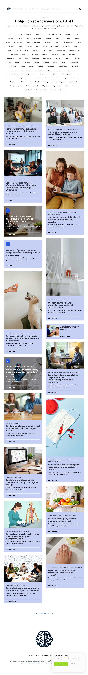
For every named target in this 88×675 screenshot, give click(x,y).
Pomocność (12, 66)
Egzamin (76, 38)
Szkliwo (29, 78)
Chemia (76, 34)
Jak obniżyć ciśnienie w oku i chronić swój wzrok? (20, 220)
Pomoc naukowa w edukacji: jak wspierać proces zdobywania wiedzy (21, 131)
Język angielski (55, 46)
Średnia (9, 78)
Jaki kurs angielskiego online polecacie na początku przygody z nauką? (22, 482)
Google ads (48, 42)
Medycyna (25, 54)
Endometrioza (18, 42)
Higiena (57, 42)
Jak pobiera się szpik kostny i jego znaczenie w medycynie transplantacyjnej (22, 536)
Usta (27, 86)
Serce (34, 74)
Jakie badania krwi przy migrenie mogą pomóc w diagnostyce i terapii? (64, 467)
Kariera (76, 46)
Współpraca (45, 86)
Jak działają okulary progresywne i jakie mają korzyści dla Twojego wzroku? (23, 428)
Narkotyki (55, 54)
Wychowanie (57, 86)
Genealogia (37, 42)
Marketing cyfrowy (74, 50)
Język (45, 46)
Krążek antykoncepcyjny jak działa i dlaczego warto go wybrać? (62, 572)
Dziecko (58, 38)
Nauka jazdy (72, 54)
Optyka (55, 62)
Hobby (79, 42)
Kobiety (9, 50)
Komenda (18, 50)
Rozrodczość (71, 70)
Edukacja (67, 38)
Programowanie (62, 66)
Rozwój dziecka (13, 74)
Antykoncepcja (39, 34)
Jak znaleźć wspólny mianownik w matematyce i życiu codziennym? (22, 589)
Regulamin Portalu (34, 655)
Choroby (19, 38)
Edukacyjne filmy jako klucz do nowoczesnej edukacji (63, 133)
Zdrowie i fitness (27, 90)
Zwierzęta (53, 90)
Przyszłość (14, 70)
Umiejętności (73, 82)
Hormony (11, 46)
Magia (51, 50)
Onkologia (36, 62)
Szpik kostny (48, 78)
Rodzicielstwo (60, 70)
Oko (10, 62)
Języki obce (66, 46)
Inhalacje (29, 46)
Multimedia (45, 54)
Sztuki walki (76, 78)
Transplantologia (34, 82)
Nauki (19, 58)
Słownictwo (43, 74)
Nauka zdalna (10, 58)
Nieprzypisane (47, 58)
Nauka (63, 54)
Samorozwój (25, 74)
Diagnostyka (48, 38)
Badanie (67, 34)
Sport (76, 74)
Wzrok (66, 86)
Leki (44, 50)
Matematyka (14, 54)
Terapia (23, 82)
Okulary (17, 62)
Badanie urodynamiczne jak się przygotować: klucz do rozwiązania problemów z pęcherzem (63, 378)
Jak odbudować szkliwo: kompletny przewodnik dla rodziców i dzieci (61, 305)
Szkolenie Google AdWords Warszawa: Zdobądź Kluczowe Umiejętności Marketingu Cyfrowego (21, 186)
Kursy (26, 50)
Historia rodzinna (68, 42)
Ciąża (27, 38)
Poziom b (40, 66)
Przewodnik (74, 66)
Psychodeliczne (26, 70)
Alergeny (11, 34)
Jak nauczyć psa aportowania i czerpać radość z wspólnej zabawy (23, 251)
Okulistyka (27, 62)
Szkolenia (38, 78)
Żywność (62, 90)
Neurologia (35, 58)
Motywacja (35, 54)
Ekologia (8, 42)
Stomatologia (19, 78)
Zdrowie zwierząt (41, 90)
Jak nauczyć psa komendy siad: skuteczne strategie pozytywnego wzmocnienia (23, 338)
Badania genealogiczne (54, 34)
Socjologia (54, 74)
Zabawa (74, 86)
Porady (31, 66)
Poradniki (22, 66)
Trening (45, 82)
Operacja (46, 62)
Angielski (28, 34)
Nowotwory (58, 58)
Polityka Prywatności (48, 655)
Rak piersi (49, 70)
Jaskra (37, 46)
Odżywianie (77, 58)
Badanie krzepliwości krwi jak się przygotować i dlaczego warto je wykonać (22, 372)
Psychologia (38, 70)
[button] (76, 9)
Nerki (26, 58)
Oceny (67, 58)
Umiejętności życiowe (16, 86)
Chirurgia (10, 38)
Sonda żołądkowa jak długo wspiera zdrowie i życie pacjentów (69, 327)
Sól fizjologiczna (66, 74)
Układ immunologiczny (58, 82)
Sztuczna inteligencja (63, 78)
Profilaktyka (50, 66)
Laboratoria (35, 50)
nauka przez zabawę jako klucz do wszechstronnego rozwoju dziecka (64, 219)
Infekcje (20, 46)
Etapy (28, 42)
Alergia (20, 34)
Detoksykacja (37, 38)
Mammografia (61, 50)
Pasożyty (63, 62)
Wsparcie (35, 86)
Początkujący (74, 62)
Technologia (13, 82)
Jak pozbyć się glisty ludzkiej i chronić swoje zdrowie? (62, 519)
